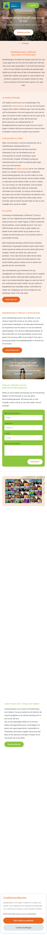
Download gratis (14, 744)
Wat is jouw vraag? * (12, 444)
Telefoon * (8, 423)
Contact (33, 5)
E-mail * (7, 433)
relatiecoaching (18, 106)
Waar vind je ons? (12, 350)
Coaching (25, 43)
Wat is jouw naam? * (12, 413)
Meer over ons (11, 299)
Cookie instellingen (23, 928)
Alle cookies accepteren (23, 921)
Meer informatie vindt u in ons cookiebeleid (19, 914)
